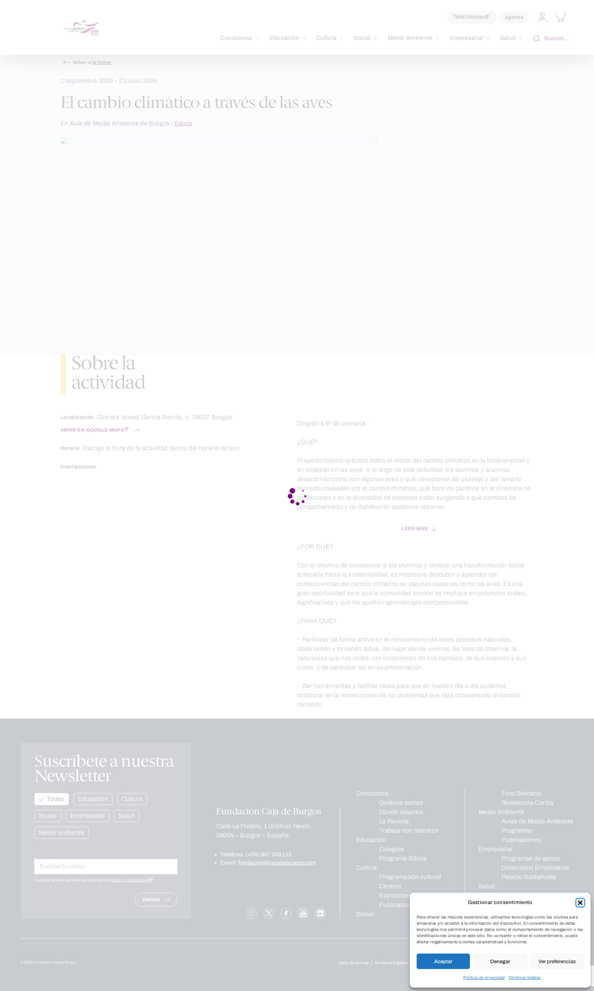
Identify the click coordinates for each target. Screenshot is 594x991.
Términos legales (524, 977)
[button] (580, 902)
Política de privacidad (484, 977)
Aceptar (443, 961)
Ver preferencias (557, 961)
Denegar (500, 961)
